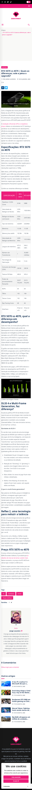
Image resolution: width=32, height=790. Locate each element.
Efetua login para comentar (10, 667)
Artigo (4, 67)
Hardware (11, 594)
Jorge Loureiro (11, 79)
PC (3, 594)
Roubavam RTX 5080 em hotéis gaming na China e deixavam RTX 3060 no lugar (21, 700)
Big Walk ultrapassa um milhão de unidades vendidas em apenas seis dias (21, 718)
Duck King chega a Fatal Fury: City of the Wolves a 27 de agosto (21, 691)
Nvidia (19, 594)
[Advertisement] (16, 47)
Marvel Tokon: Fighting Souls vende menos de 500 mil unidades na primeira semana (21, 709)
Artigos (3, 30)
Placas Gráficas (7, 598)
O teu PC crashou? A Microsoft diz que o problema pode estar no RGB (21, 683)
